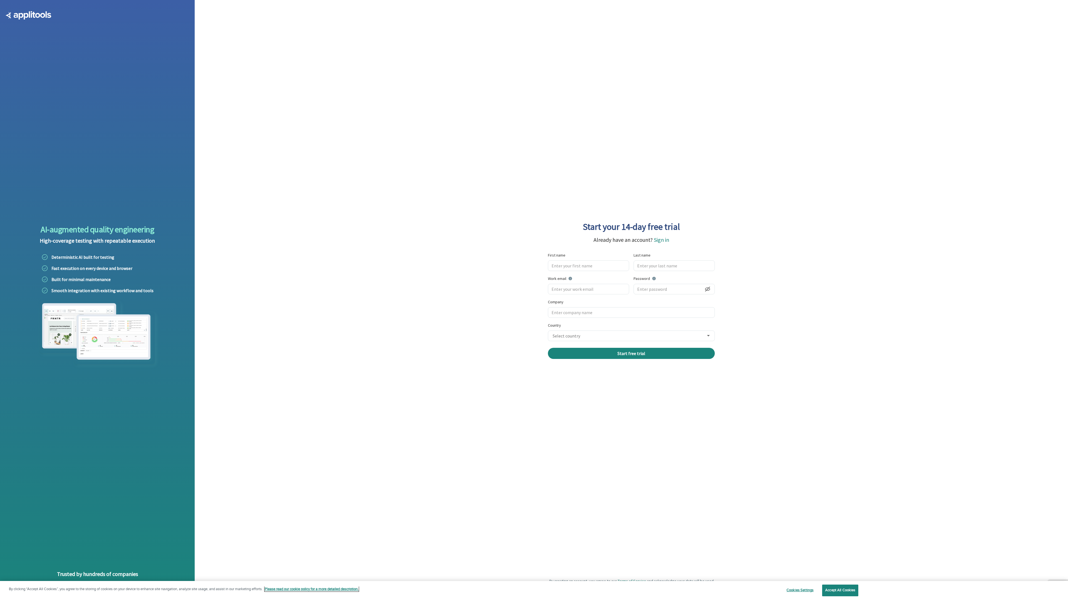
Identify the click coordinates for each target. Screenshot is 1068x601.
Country (554, 325)
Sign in (661, 239)
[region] (534, 591)
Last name (642, 255)
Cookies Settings (800, 590)
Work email (574, 278)
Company (555, 301)
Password (656, 278)
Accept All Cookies (840, 590)
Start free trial (631, 353)
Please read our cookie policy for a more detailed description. (312, 589)
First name (556, 255)
